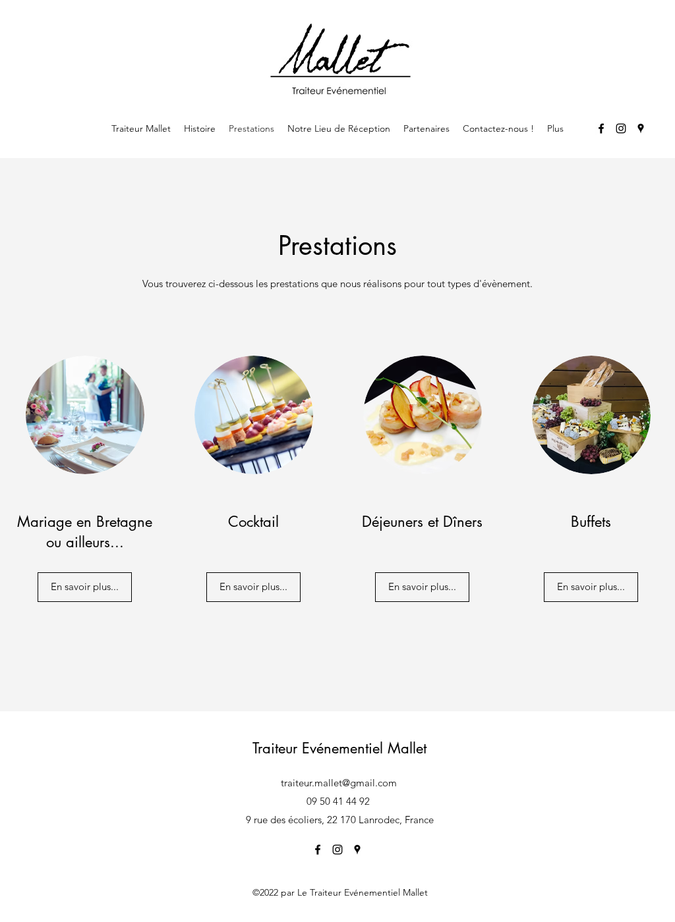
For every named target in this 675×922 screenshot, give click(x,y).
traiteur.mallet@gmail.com (339, 782)
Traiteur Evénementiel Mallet (339, 748)
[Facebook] (601, 128)
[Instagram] (621, 128)
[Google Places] (640, 128)
